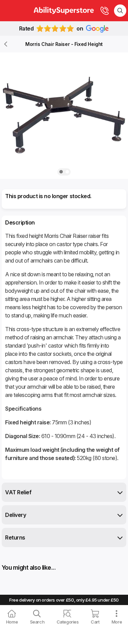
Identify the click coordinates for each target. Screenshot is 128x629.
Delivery (15, 514)
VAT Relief (18, 492)
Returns (15, 537)
